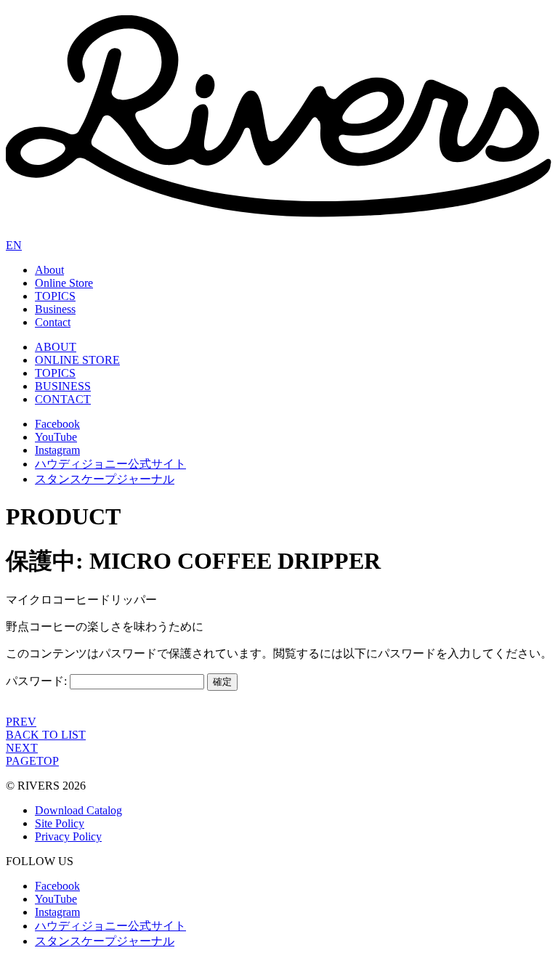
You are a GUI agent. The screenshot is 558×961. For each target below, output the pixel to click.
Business (55, 309)
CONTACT (63, 399)
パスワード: (38, 681)
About (49, 270)
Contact (52, 322)
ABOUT (55, 347)
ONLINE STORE (77, 360)
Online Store (64, 283)
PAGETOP (32, 761)
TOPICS (55, 296)
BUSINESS (63, 386)
